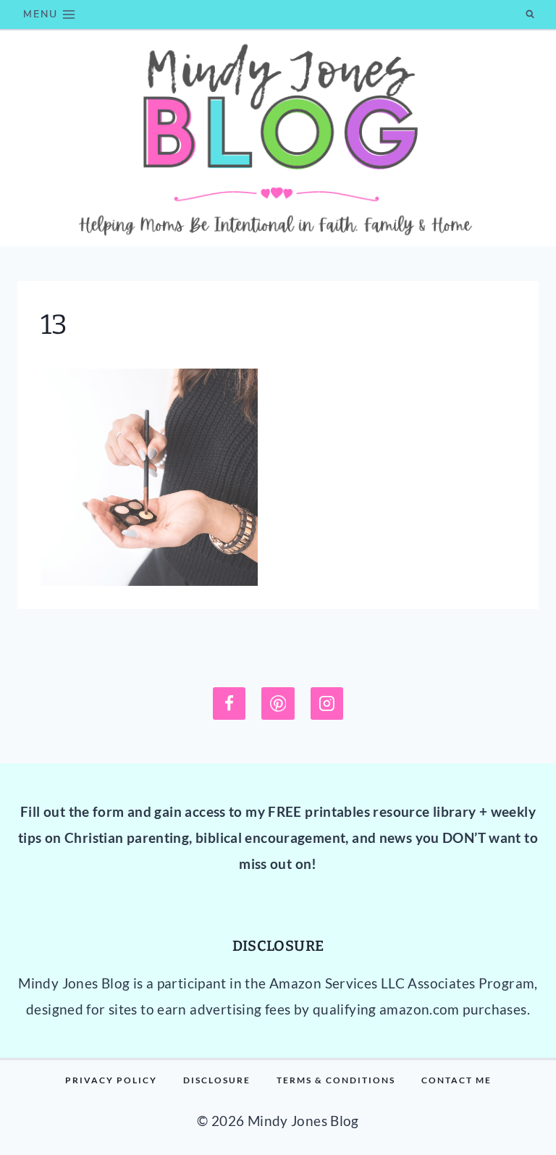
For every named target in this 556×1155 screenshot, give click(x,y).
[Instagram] (327, 704)
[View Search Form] (530, 14)
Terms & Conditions (336, 1080)
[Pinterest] (278, 704)
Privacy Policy (111, 1080)
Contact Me (456, 1080)
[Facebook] (229, 704)
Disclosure (216, 1080)
